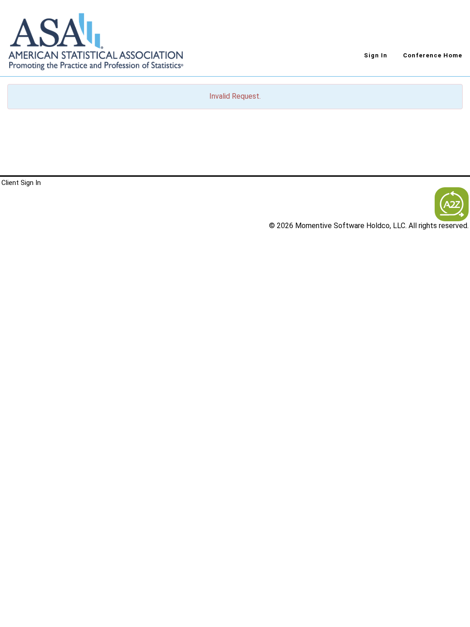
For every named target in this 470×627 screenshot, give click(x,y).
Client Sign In (21, 183)
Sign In (375, 55)
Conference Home (432, 55)
